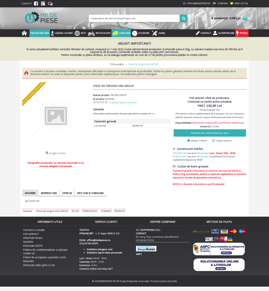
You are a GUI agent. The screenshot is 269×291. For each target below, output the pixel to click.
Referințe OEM (49, 193)
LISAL (174, 281)
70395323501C (90, 211)
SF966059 (106, 211)
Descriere (30, 193)
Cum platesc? (31, 234)
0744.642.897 (180, 156)
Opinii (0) (67, 193)
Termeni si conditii (34, 230)
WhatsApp (202, 153)
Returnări (28, 261)
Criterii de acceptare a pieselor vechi (44, 257)
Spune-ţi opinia (128, 102)
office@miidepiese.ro (99, 240)
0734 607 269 (180, 153)
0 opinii (113, 102)
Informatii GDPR (32, 245)
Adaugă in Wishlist (199, 140)
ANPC (139, 254)
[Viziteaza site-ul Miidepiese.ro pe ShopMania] (146, 250)
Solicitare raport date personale (104, 252)
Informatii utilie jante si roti (39, 265)
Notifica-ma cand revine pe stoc (210, 133)
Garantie (28, 241)
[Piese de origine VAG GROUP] (55, 116)
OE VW (75, 211)
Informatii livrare (32, 238)
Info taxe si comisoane (90, 193)
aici (153, 113)
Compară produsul (224, 140)
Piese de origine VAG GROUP (52, 211)
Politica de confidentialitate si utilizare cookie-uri (45, 251)
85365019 (120, 211)
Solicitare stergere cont (99, 249)
